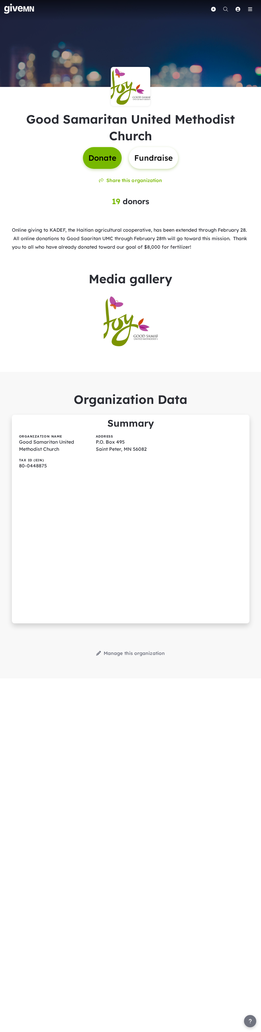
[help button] (250, 1021)
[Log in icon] (238, 9)
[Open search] (226, 9)
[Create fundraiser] (213, 9)
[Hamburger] (250, 9)
